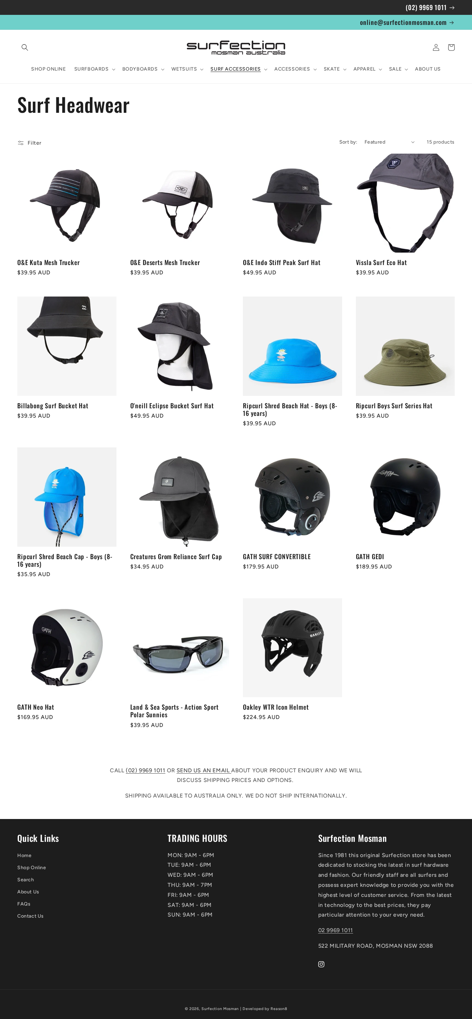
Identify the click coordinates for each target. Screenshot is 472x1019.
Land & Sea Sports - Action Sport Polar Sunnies (174, 710)
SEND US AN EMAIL (204, 770)
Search (25, 880)
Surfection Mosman (220, 1009)
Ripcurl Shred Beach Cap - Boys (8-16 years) (65, 560)
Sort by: (348, 142)
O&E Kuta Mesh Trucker (48, 262)
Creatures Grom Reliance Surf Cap (176, 556)
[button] (24, 47)
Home (24, 855)
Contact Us (30, 916)
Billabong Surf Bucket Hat (52, 405)
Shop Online (31, 868)
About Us (28, 892)
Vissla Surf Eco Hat (381, 262)
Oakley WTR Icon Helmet (276, 707)
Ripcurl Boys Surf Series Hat (394, 405)
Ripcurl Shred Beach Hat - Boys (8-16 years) (290, 409)
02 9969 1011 (335, 930)
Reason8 (279, 1009)
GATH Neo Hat (35, 707)
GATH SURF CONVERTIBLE (277, 556)
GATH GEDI (370, 556)
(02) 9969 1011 (145, 770)
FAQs (23, 904)
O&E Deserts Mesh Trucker (165, 262)
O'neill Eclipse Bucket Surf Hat (172, 405)
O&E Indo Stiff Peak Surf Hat (282, 262)
